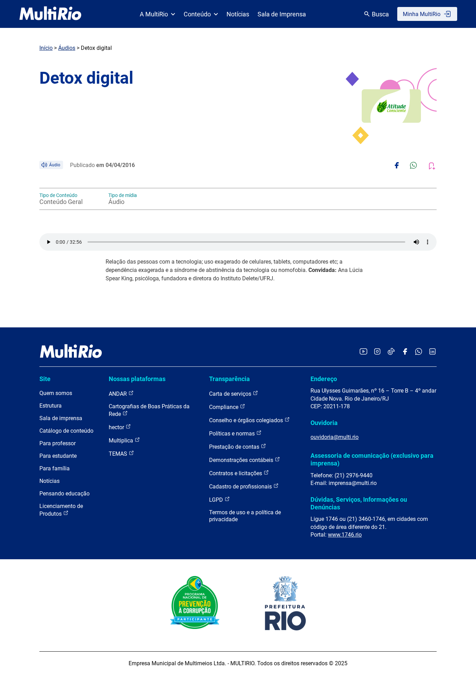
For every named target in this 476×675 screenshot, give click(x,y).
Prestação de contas (235, 446)
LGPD (216, 499)
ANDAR (118, 393)
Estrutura (50, 405)
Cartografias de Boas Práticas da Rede (149, 410)
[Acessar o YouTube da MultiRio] (363, 352)
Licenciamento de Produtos (61, 510)
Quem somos (55, 393)
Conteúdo (197, 14)
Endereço (323, 378)
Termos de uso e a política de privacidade (245, 516)
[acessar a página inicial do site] (50, 14)
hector (117, 427)
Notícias (238, 14)
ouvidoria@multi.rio (334, 437)
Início (46, 48)
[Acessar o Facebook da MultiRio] (405, 352)
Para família (54, 468)
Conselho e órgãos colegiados (246, 420)
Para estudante (58, 456)
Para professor (57, 443)
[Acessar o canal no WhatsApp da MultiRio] (418, 352)
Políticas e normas (232, 433)
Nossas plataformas (137, 378)
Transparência (229, 378)
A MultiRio (154, 14)
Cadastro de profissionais (241, 486)
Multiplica (122, 440)
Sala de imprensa (60, 418)
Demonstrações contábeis (242, 460)
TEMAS (119, 453)
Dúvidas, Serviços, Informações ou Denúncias (358, 503)
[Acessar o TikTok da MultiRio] (391, 352)
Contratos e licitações (236, 473)
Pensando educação (64, 493)
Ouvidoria (324, 422)
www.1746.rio (345, 534)
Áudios (66, 48)
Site (45, 378)
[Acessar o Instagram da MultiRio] (377, 352)
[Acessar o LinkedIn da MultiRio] (432, 352)
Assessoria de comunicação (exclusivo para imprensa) (371, 459)
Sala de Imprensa (282, 14)
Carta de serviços (231, 393)
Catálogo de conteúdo (66, 430)
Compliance (224, 407)
